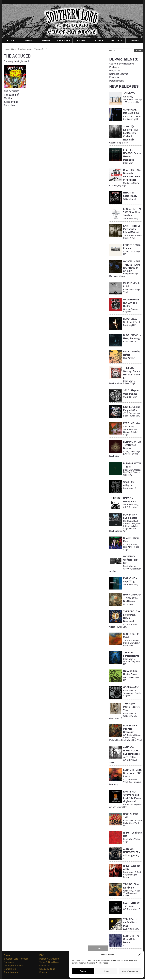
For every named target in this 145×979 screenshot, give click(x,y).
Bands (81, 40)
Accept (83, 970)
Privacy (43, 972)
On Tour (116, 40)
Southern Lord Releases (121, 63)
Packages (114, 67)
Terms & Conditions (49, 962)
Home (10, 40)
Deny (106, 970)
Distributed (114, 77)
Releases (64, 40)
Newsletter (44, 965)
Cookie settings (47, 968)
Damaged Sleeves (118, 73)
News (28, 40)
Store (99, 40)
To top (97, 948)
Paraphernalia (116, 80)
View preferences (130, 970)
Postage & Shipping (49, 958)
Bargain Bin (115, 70)
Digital (134, 40)
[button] (139, 954)
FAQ (41, 955)
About (45, 40)
